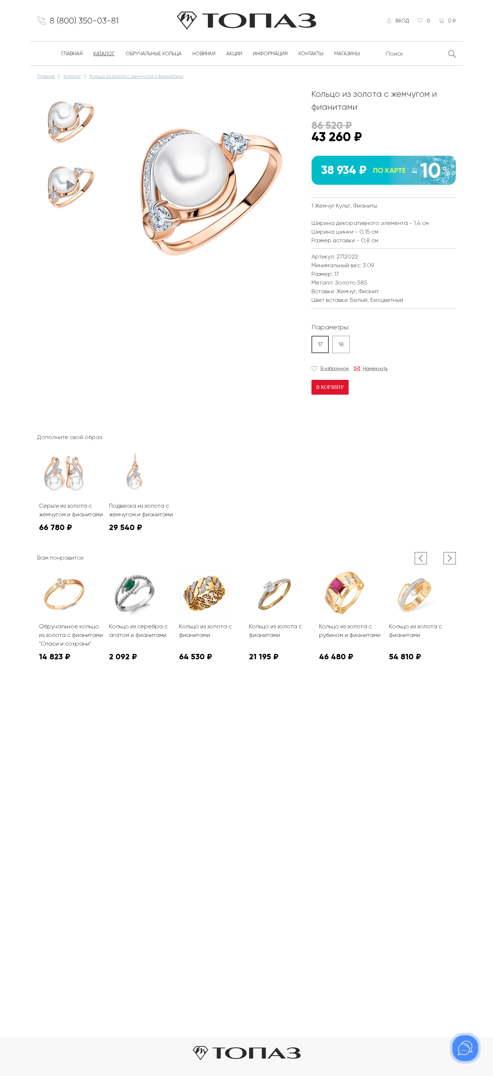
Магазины (347, 53)
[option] (69, 119)
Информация (270, 53)
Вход (402, 20)
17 (320, 344)
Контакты (310, 53)
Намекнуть (375, 368)
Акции (234, 53)
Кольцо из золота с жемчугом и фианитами (136, 76)
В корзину (330, 387)
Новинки (203, 53)
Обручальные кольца (154, 53)
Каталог (104, 53)
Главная (72, 53)
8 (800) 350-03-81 (84, 21)
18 (341, 344)
